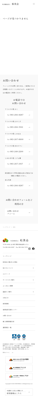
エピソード (6, 274)
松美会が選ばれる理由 (10, 262)
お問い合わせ (7, 315)
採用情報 (6, 303)
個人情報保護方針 (8, 321)
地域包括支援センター (10, 309)
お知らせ (6, 297)
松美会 (10, 3)
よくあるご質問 (8, 285)
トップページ (7, 256)
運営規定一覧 (7, 327)
